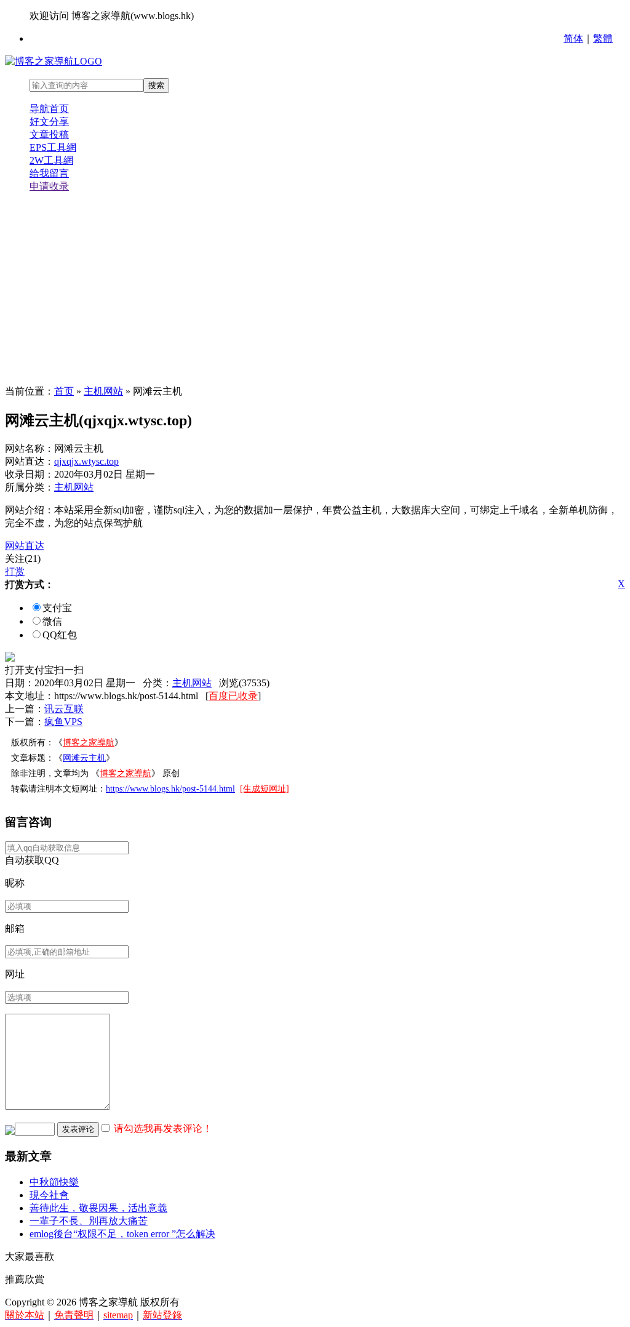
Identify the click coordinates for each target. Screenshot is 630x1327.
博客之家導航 (88, 742)
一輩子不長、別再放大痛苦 (89, 1221)
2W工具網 (51, 160)
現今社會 (49, 1195)
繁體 (603, 38)
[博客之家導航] (53, 61)
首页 (64, 391)
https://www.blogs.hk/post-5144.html (170, 788)
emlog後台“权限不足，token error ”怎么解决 (122, 1234)
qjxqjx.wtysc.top (86, 461)
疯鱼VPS (63, 721)
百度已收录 (233, 696)
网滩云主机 (84, 758)
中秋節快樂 (54, 1182)
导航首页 (49, 108)
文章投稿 (49, 134)
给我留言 (49, 173)
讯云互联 (64, 709)
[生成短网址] (264, 788)
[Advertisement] (315, 289)
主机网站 (103, 391)
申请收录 (49, 186)
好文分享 (49, 121)
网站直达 (24, 545)
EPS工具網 (53, 147)
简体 (573, 38)
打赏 (15, 571)
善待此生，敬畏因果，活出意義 (98, 1208)
